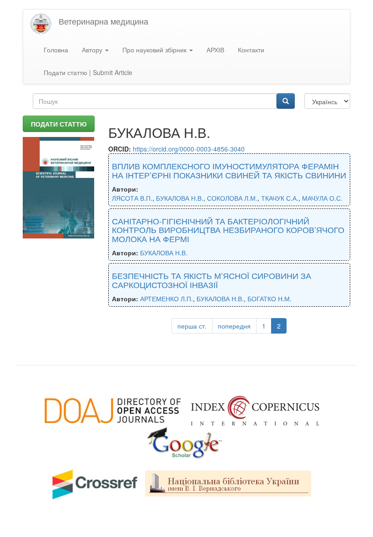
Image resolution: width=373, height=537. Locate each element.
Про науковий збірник (155, 49)
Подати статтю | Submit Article (88, 72)
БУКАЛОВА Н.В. (179, 198)
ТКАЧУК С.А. (279, 198)
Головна (56, 49)
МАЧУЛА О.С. (322, 198)
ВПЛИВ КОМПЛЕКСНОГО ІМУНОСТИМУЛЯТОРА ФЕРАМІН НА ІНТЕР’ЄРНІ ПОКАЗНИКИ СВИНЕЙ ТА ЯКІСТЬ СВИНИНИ (229, 170)
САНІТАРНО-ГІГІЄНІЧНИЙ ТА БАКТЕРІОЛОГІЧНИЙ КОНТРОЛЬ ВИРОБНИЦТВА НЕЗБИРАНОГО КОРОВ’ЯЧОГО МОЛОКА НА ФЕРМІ (228, 230)
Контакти (251, 49)
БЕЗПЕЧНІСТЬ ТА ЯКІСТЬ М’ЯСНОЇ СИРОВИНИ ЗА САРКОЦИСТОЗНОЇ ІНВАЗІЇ (211, 279)
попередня (234, 325)
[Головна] (44, 24)
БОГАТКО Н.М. (269, 298)
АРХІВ (215, 49)
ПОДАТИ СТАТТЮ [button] (58, 123)
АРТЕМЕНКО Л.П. (166, 298)
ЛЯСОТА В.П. (132, 198)
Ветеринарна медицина (103, 21)
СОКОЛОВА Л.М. (232, 198)
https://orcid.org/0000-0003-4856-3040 (189, 148)
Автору (93, 49)
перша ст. (192, 325)
